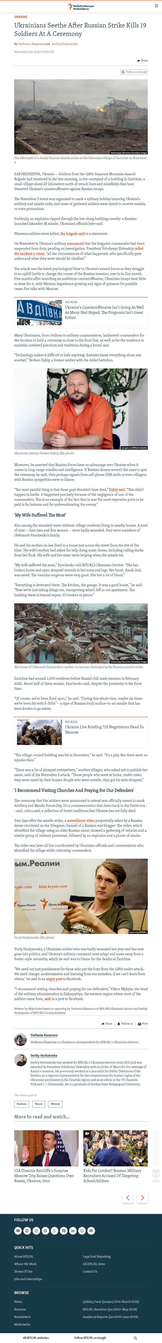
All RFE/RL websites (36, 1338)
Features (20, 1309)
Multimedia (22, 1324)
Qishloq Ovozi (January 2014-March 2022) (111, 1302)
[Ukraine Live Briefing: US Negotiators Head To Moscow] (39, 732)
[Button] (142, 60)
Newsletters (22, 1317)
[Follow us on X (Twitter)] (54, 1230)
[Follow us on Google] (45, 1230)
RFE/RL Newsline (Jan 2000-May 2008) (110, 1309)
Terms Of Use (23, 1271)
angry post (54, 979)
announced (75, 244)
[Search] (135, 1338)
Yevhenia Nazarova (31, 44)
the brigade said (72, 234)
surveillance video (81, 821)
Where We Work (25, 1264)
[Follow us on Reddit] (27, 1230)
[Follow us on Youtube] (18, 1230)
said (48, 999)
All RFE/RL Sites (94, 1264)
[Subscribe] (91, 1230)
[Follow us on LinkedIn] (73, 1230)
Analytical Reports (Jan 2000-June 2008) (110, 1317)
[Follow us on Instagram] (36, 1230)
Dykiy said (117, 490)
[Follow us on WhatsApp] (82, 1230)
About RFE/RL (24, 1256)
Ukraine (20, 17)
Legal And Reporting (97, 1256)
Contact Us (90, 1271)
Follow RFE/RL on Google (90, 1338)
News (18, 1302)
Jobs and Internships (28, 1279)
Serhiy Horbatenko (65, 44)
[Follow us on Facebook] (63, 1230)
